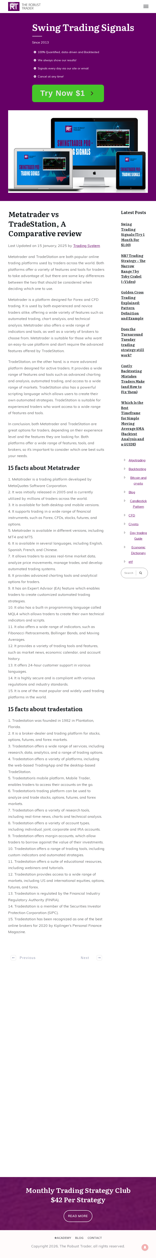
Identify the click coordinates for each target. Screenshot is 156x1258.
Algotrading (137, 460)
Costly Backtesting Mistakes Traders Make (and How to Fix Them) (133, 378)
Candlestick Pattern (138, 504)
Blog (132, 492)
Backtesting (137, 469)
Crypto (134, 524)
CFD (132, 515)
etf (131, 562)
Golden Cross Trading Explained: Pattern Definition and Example (132, 305)
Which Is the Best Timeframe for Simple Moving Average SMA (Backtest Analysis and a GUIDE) (132, 423)
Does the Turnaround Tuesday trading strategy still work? (132, 342)
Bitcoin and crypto (138, 480)
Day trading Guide (138, 536)
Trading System (86, 245)
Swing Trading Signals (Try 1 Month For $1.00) (133, 234)
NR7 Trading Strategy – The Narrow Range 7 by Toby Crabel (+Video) (133, 268)
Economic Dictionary (138, 550)
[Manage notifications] (145, 1247)
